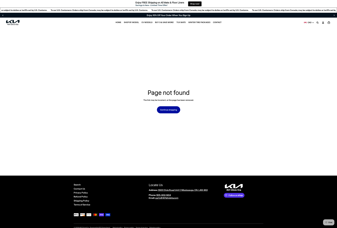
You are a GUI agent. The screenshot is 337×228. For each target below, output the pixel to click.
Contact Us (79, 188)
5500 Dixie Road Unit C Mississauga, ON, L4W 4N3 (183, 190)
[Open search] (317, 22)
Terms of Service (82, 204)
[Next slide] (334, 15)
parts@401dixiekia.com (166, 198)
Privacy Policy (81, 192)
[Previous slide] (3, 15)
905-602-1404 (163, 195)
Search (77, 184)
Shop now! (194, 4)
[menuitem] (118, 22)
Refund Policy (81, 196)
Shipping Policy (81, 200)
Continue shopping (168, 110)
